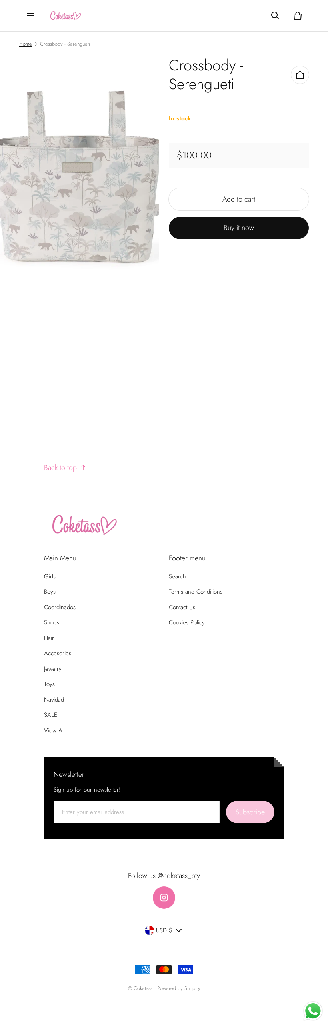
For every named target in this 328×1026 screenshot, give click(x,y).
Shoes (51, 622)
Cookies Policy (187, 622)
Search (177, 576)
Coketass (143, 988)
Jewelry (53, 668)
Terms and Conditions (195, 591)
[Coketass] (64, 16)
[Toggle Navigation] (30, 15)
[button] (275, 15)
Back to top (60, 467)
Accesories (57, 653)
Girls (50, 576)
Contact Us (182, 607)
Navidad (54, 699)
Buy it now (239, 227)
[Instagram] (164, 897)
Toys (49, 684)
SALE (50, 714)
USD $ (164, 930)
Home (25, 44)
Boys (50, 591)
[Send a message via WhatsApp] (313, 1011)
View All (54, 730)
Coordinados (60, 607)
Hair (49, 638)
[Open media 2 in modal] (80, 176)
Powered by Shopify (178, 988)
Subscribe (250, 812)
